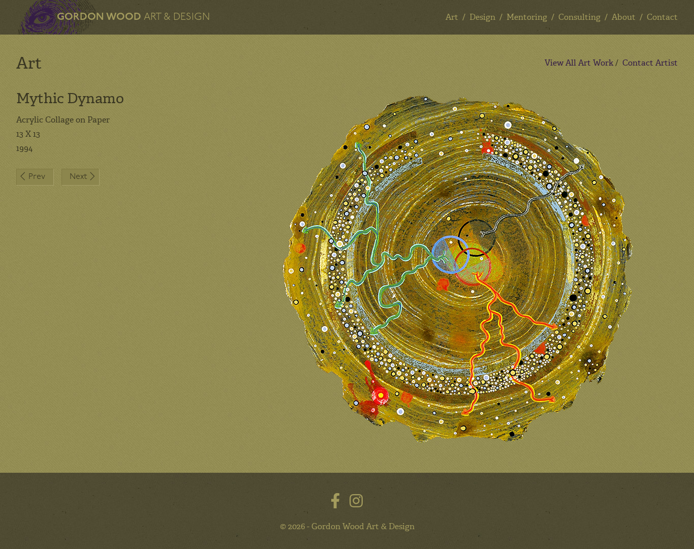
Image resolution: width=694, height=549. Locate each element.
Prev (36, 177)
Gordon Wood (133, 17)
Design (482, 17)
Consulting (579, 17)
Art (452, 17)
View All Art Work (579, 62)
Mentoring (527, 17)
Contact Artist (650, 62)
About (624, 17)
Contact (662, 17)
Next (78, 177)
